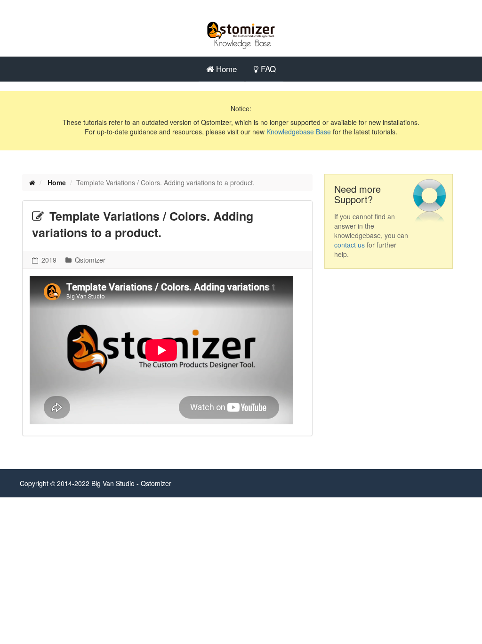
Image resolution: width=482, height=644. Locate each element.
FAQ (267, 68)
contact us (349, 244)
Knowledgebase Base (298, 131)
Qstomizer (89, 259)
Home (225, 68)
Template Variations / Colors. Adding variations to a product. (142, 224)
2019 (48, 259)
